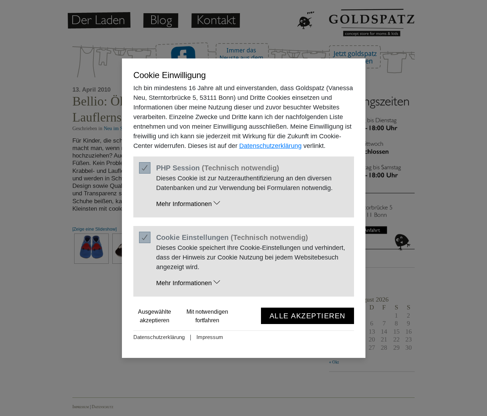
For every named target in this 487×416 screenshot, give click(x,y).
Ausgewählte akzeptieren (154, 316)
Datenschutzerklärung (270, 145)
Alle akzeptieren (307, 316)
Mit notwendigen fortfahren (207, 316)
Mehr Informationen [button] (185, 203)
